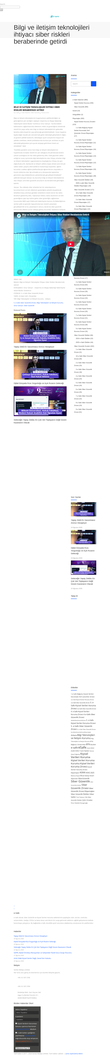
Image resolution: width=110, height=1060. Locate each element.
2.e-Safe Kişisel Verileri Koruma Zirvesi (82, 700)
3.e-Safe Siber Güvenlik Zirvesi (86, 709)
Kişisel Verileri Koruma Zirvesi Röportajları (81, 770)
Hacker (86, 751)
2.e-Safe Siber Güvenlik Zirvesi (80, 703)
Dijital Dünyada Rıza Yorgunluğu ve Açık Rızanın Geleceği (83, 551)
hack (82, 751)
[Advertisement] (55, 56)
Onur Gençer (18, 305)
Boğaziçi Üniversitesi (78, 744)
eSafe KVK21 (75, 751)
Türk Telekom (80, 797)
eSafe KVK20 (90, 748)
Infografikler (77, 114)
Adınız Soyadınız (21, 1009)
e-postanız (19, 1016)
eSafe (82, 747)
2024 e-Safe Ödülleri (83, 338)
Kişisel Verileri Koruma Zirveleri (84, 121)
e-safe (17, 112)
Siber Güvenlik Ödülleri (82, 180)
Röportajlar (76, 118)
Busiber (93, 744)
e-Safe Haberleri (25, 112)
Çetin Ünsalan (87, 800)
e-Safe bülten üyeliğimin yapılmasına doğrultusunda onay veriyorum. (26, 1035)
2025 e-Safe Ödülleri (83, 342)
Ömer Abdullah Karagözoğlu (79, 803)
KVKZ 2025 (90, 772)
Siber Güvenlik (35, 112)
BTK (88, 744)
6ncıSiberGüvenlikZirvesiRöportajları (81, 732)
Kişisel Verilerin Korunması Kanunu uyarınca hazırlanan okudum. (26, 1026)
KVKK (82, 772)
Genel (75, 111)
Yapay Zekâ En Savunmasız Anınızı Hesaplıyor (30, 936)
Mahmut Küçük (75, 776)
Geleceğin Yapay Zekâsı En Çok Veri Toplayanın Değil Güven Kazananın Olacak (83, 581)
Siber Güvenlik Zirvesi (80, 786)
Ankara (74, 735)
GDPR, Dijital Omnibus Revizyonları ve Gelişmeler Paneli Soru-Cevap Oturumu (43, 953)
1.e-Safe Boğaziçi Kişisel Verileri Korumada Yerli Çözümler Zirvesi (83, 268)
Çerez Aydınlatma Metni (74, 1054)
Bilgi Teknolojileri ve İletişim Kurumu (50, 303)
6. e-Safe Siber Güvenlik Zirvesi (86, 729)
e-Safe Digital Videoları (82, 256)
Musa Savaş (84, 775)
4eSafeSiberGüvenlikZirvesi (78, 720)
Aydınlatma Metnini (22, 1029)
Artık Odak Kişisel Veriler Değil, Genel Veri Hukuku (32, 958)
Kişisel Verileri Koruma (81, 103)
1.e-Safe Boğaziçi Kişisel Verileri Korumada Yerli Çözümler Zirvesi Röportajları (84, 130)
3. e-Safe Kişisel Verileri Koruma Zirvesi (83, 705)
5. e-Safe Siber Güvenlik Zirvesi (25, 303)
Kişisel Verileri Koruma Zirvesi (83, 765)
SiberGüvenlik (83, 778)
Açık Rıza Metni (30, 1036)
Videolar (75, 253)
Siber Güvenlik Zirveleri (82, 190)
